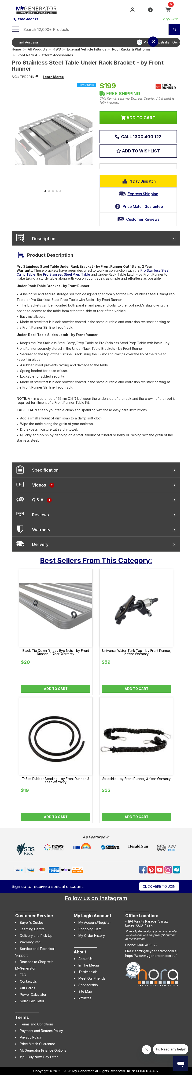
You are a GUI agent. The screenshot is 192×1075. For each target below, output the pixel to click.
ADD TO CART (140, 117)
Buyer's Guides (32, 922)
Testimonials (87, 972)
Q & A (41, 499)
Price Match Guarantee (37, 1044)
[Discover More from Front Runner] (165, 86)
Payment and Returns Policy (41, 1031)
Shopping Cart (89, 929)
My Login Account (92, 915)
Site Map (85, 991)
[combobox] (95, 29)
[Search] (174, 29)
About (80, 951)
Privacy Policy (31, 1037)
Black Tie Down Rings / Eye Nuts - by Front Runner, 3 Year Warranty (55, 652)
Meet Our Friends (91, 978)
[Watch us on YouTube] (160, 869)
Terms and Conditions (37, 1024)
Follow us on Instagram (96, 898)
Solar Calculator (32, 1001)
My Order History (91, 936)
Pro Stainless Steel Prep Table (66, 274)
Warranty (41, 529)
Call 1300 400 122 (140, 136)
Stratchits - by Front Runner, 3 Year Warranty (136, 778)
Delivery (40, 544)
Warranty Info (30, 942)
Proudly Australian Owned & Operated (103, 42)
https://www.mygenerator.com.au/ (151, 956)
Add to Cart (56, 689)
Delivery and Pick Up (36, 936)
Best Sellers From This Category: (96, 560)
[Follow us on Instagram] (168, 869)
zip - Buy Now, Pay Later (39, 1057)
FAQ (23, 975)
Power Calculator (33, 994)
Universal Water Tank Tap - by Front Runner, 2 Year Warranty (136, 652)
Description (43, 238)
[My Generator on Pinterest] (152, 869)
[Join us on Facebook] (143, 869)
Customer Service (34, 915)
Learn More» (53, 77)
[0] (168, 10)
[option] (99, 42)
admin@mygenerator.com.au (156, 951)
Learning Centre (32, 929)
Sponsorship (88, 985)
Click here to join (159, 886)
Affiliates (84, 998)
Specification (45, 470)
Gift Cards (27, 988)
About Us (85, 959)
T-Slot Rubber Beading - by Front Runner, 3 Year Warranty (55, 780)
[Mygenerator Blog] (176, 869)
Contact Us (28, 981)
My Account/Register (94, 922)
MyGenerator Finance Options (43, 1050)
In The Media (88, 965)
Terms (22, 1017)
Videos (42, 485)
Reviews (40, 514)
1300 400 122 (28, 19)
